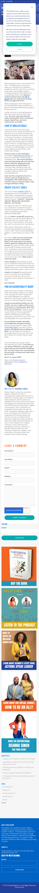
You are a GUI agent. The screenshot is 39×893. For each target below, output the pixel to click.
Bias (4, 800)
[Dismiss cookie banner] (32, 7)
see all (4, 803)
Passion (15, 360)
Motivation (8, 364)
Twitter (11, 437)
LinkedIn (8, 437)
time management (20, 362)
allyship (6, 790)
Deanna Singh (21, 389)
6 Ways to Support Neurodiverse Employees (16, 773)
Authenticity (7, 796)
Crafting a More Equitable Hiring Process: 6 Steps (18, 759)
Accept (19, 44)
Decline (19, 49)
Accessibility (7, 787)
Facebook (5, 437)
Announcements (8, 793)
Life (11, 360)
